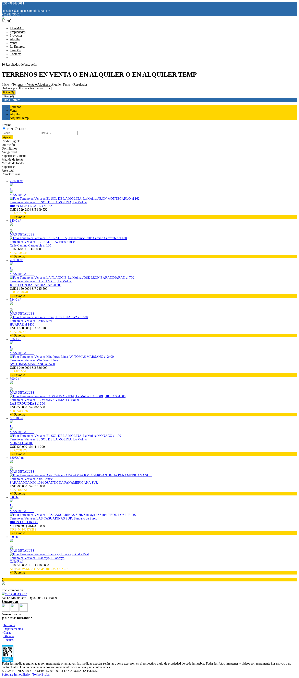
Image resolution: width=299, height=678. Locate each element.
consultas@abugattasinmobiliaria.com (26, 10)
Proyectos (16, 35)
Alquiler (15, 39)
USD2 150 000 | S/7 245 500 (28, 292)
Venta (13, 43)
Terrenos (18, 84)
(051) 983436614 (16, 594)
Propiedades (17, 32)
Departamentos (13, 629)
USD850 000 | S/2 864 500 (27, 410)
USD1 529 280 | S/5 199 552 (28, 213)
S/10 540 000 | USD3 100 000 (39, 569)
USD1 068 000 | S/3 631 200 (28, 331)
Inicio (5, 84)
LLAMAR (17, 28)
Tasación (15, 50)
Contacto (15, 54)
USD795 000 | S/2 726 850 (27, 489)
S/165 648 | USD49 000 (25, 252)
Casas (7, 632)
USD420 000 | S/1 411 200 (27, 450)
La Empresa (17, 46)
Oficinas (8, 636)
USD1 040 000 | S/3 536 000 (28, 371)
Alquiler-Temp (60, 84)
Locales (8, 640)
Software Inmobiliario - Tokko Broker (26, 674)
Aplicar (7, 137)
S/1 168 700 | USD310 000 (27, 529)
